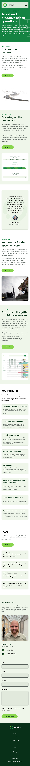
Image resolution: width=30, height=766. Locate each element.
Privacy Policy (15, 758)
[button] (25, 5)
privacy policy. (6, 710)
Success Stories (15, 740)
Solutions (15, 733)
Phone (4, 680)
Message (4, 689)
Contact (15, 747)
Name (3, 663)
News (15, 744)
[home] (8, 5)
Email (3, 672)
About (15, 737)
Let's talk (7, 75)
